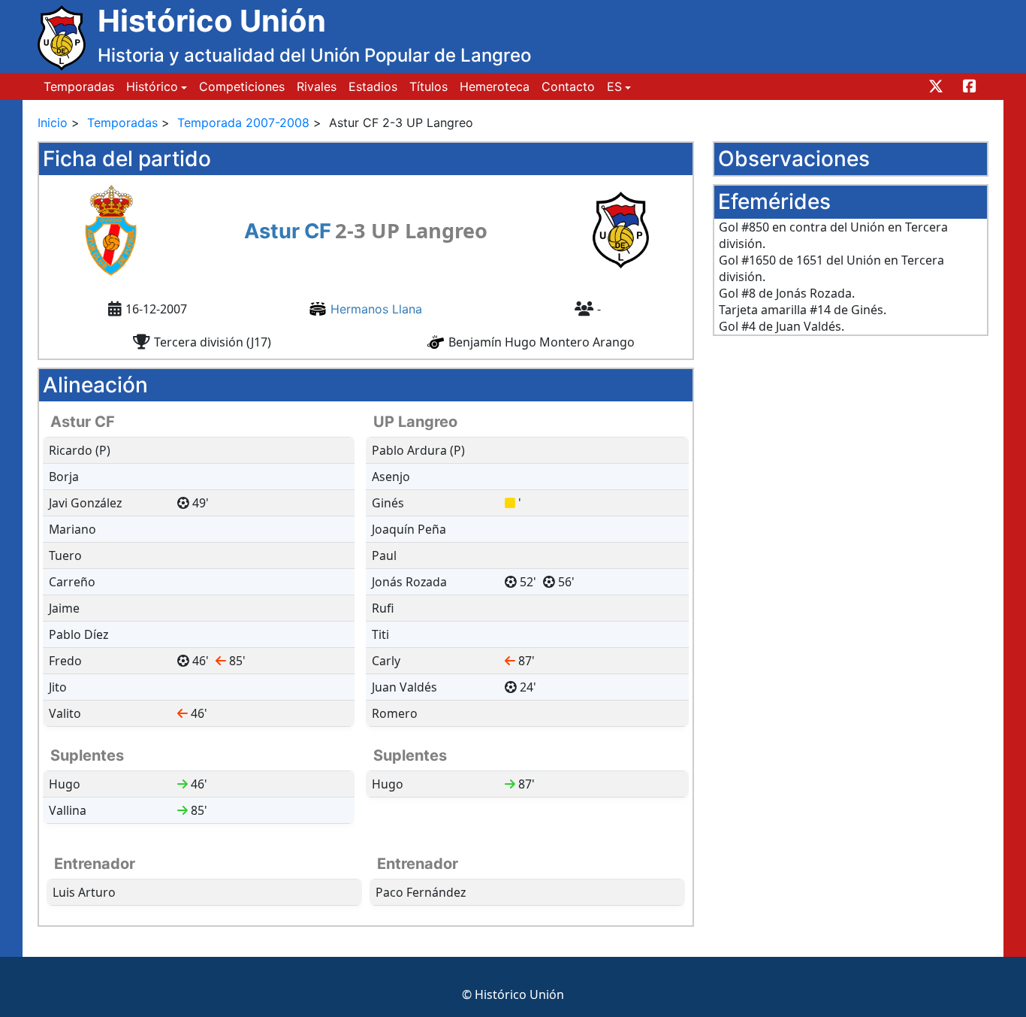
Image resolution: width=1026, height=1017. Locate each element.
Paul (384, 555)
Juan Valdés (404, 687)
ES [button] (614, 86)
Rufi (383, 608)
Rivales (316, 86)
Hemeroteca (495, 86)
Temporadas (79, 86)
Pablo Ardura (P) (418, 450)
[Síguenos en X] (934, 86)
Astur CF (287, 231)
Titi (380, 634)
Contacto (568, 86)
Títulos (428, 86)
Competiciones (242, 86)
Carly (386, 660)
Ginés (388, 503)
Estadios (373, 86)
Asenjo (391, 476)
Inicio (53, 122)
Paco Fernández (421, 892)
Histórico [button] (152, 86)
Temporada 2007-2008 (243, 122)
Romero (395, 713)
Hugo (387, 784)
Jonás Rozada (409, 582)
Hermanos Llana (376, 308)
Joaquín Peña (409, 529)
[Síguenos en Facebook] (967, 86)
